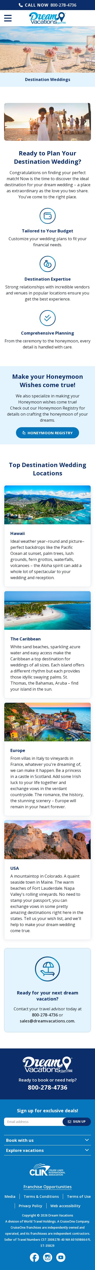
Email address (15, 1118)
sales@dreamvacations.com (47, 1021)
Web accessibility (65, 1205)
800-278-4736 (63, 5)
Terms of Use (79, 1196)
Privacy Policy (30, 1205)
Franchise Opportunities (48, 1187)
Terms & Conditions (41, 1196)
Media (10, 1196)
